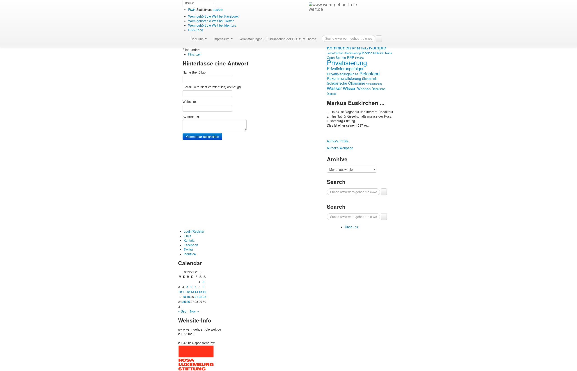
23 (204, 296)
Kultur (364, 48)
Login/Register (194, 231)
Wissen (349, 88)
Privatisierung (347, 62)
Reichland (369, 73)
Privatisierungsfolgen (345, 68)
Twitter (188, 249)
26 (188, 301)
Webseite (189, 101)
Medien (367, 52)
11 (184, 291)
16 (204, 291)
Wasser (334, 88)
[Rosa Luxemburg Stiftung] (196, 357)
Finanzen (194, 54)
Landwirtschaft (335, 53)
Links (187, 236)
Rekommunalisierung (344, 78)
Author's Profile (337, 141)
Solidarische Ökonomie (346, 83)
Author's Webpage (340, 148)
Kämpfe (377, 47)
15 (200, 291)
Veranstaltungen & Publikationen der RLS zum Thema (277, 39)
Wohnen (364, 88)
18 (184, 296)
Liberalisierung (352, 53)
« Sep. (182, 311)
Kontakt (189, 240)
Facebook (191, 245)
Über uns (197, 39)
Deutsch (189, 3)
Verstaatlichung (374, 83)
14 (196, 291)
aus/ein (218, 9)
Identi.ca (190, 254)
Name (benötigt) (194, 72)
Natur (388, 53)
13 (192, 291)
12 (188, 291)
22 (200, 296)
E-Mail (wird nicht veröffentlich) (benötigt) (212, 87)
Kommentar (191, 116)
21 (196, 296)
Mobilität (378, 53)
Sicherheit (369, 78)
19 (188, 296)
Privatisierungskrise (342, 74)
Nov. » (194, 311)
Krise (356, 48)
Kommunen (339, 47)
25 (184, 301)
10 (180, 291)
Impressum (221, 39)
